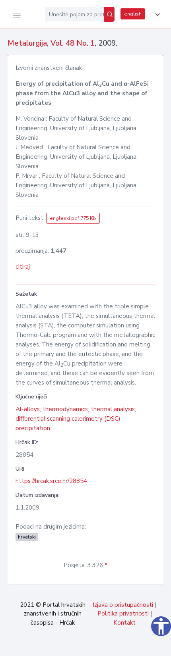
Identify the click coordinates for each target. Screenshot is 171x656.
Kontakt (124, 623)
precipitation (33, 428)
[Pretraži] (109, 14)
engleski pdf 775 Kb (73, 218)
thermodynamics (65, 409)
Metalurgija (27, 43)
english (133, 14)
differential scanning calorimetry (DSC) (68, 419)
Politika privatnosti (123, 614)
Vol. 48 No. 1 (73, 43)
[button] (156, 15)
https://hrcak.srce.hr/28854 (51, 481)
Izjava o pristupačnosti (123, 605)
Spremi (111, 645)
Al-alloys (28, 409)
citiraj (23, 267)
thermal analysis (113, 409)
